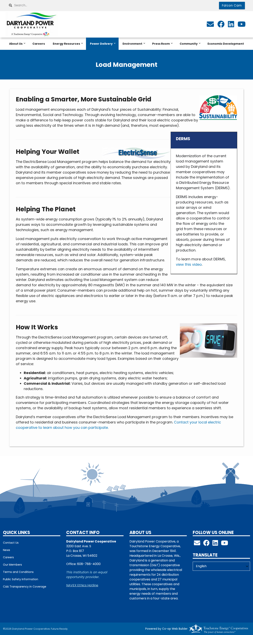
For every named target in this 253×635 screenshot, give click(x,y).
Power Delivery (100, 46)
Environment (131, 46)
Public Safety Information (20, 579)
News (6, 550)
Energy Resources (65, 46)
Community (188, 46)
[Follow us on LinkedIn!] (215, 544)
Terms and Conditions (18, 572)
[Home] (31, 24)
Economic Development (226, 44)
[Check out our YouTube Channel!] (224, 544)
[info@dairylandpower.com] (210, 25)
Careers (38, 44)
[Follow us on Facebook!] (206, 544)
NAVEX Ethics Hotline (82, 585)
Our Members (12, 565)
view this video (189, 264)
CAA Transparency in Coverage (24, 587)
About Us (15, 46)
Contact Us (11, 543)
